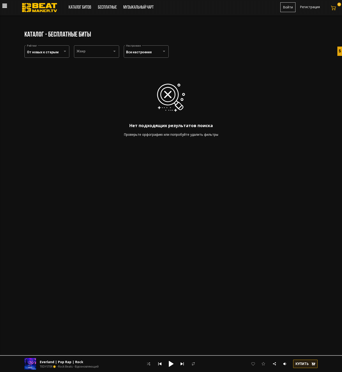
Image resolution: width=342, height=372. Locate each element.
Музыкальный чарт (138, 7)
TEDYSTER (46, 367)
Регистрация (310, 7)
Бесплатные (107, 7)
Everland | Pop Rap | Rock (61, 362)
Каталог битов (80, 7)
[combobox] (47, 52)
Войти (288, 7)
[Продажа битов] (41, 9)
